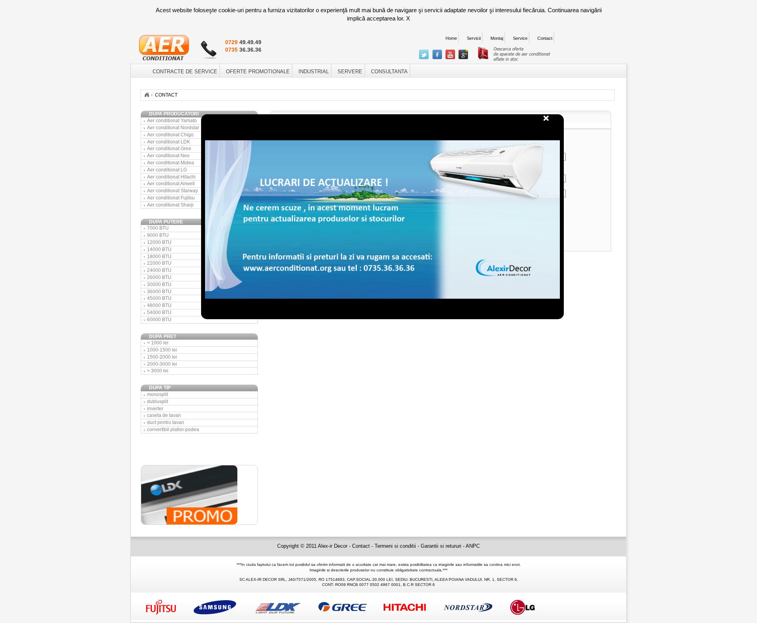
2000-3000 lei (162, 364)
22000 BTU (159, 263)
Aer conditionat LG (167, 170)
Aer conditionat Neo (168, 155)
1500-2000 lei (162, 357)
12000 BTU (159, 242)
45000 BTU (159, 298)
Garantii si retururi (442, 546)
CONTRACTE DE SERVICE (185, 71)
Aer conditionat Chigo (170, 135)
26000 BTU (159, 277)
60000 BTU (159, 319)
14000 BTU (159, 249)
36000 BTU (159, 291)
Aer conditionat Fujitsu (171, 198)
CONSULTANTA (389, 71)
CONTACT (166, 95)
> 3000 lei (157, 371)
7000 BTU (158, 228)
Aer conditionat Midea (170, 163)
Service (520, 38)
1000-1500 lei (162, 350)
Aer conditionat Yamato (172, 120)
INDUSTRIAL (313, 71)
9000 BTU (158, 235)
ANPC (473, 546)
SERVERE (349, 71)
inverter (155, 408)
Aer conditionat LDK (168, 142)
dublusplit (157, 401)
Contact (544, 38)
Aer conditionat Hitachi (171, 177)
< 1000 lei (157, 343)
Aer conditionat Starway (172, 190)
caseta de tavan (164, 415)
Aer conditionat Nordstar (173, 127)
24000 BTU (159, 270)
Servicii (474, 38)
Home (451, 38)
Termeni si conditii (396, 546)
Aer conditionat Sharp (170, 205)
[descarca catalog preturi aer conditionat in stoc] (514, 59)
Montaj (496, 38)
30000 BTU (159, 284)
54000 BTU (159, 312)
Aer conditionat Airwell (171, 183)
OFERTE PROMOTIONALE (258, 71)
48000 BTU (159, 305)
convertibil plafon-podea (173, 429)
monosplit (157, 394)
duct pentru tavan (165, 422)
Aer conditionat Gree (169, 148)
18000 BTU (159, 256)
